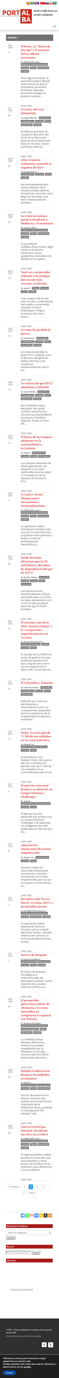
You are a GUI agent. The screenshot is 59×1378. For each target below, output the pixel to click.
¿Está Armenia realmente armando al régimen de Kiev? (36, 163)
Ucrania (39, 121)
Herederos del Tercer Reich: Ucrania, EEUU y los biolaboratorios (37, 902)
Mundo (24, 516)
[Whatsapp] (27, 1215)
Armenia (40, 174)
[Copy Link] (41, 1215)
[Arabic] (55, 4)
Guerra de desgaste (34, 955)
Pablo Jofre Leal (31, 61)
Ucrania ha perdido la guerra (36, 331)
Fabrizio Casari (31, 687)
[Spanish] (28, 4)
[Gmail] (32, 1215)
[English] (36, 4)
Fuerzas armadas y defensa (34, 747)
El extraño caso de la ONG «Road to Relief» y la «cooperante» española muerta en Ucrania (36, 629)
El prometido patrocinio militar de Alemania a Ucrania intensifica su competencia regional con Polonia (36, 1009)
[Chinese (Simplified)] (43, 4)
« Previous (13, 1186)
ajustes (27, 1367)
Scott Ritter (30, 391)
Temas (36, 288)
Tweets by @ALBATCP (22, 1289)
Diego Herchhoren (33, 641)
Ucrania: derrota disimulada (32, 111)
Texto (33, 67)
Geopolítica (43, 67)
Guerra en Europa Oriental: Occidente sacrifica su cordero (34, 1130)
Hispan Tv (29, 744)
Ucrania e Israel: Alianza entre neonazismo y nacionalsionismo (33, 499)
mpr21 (27, 288)
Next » (32, 1192)
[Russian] (47, 4)
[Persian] (51, 4)
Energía (24, 580)
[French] (40, 4)
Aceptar (9, 1373)
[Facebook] (36, 1215)
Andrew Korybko (32, 1023)
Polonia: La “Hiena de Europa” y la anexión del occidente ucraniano (35, 51)
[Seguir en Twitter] (50, 1344)
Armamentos (27, 174)
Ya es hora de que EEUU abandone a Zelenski (37, 385)
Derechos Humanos (30, 644)
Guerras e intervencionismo (34, 64)
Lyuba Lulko (30, 227)
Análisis (24, 71)
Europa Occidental (30, 1029)
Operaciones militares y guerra (35, 803)
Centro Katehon (32, 959)
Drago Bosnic (30, 171)
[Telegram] (23, 1215)
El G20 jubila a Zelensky (37, 683)
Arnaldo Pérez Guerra (35, 910)
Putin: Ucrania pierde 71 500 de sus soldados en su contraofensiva (36, 736)
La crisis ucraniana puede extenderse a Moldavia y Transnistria (37, 219)
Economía (44, 577)
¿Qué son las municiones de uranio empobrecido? (36, 848)
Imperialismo (27, 121)
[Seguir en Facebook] (44, 1344)
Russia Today (30, 577)
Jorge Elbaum (30, 117)
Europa (33, 580)
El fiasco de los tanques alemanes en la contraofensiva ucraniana (36, 442)
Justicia (45, 644)
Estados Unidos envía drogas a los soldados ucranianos (35, 1074)
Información (44, 456)
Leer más (26, 105)
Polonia (24, 67)
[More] (50, 1215)
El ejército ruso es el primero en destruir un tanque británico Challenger (37, 790)
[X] (46, 1215)
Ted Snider (29, 338)
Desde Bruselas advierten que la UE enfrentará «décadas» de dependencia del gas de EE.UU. (36, 564)
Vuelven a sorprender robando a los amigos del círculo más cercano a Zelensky (36, 277)
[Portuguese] (32, 4)
